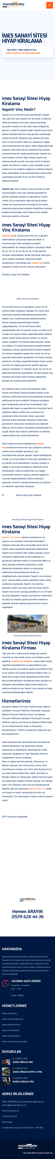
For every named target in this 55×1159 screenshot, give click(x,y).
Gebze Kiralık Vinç (9, 1013)
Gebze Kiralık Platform (11, 1025)
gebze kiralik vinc (37, 788)
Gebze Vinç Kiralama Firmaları (14, 1042)
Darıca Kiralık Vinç (23, 1081)
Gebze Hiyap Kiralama (11, 1036)
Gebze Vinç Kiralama (10, 1030)
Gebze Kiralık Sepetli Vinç (12, 1019)
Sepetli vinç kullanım (11, 537)
